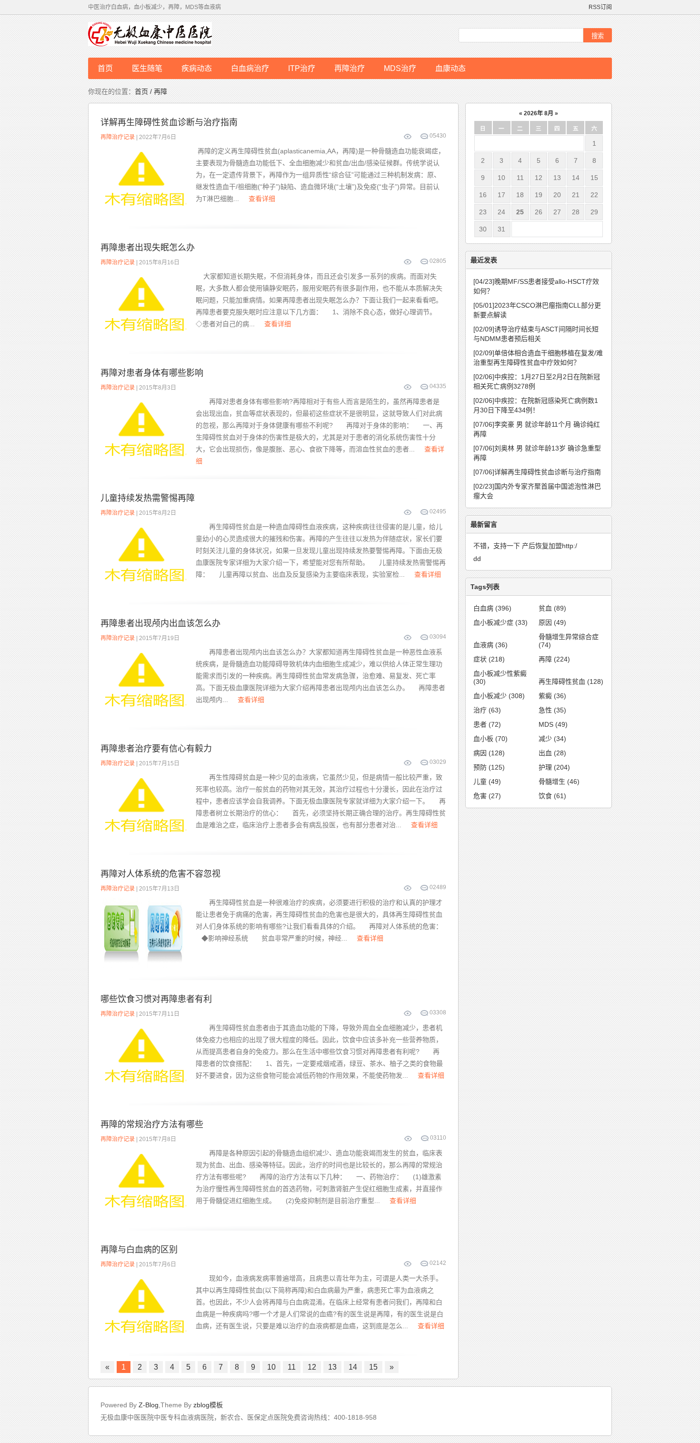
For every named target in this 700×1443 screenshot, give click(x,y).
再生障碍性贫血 (571, 681)
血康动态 (450, 68)
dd (477, 558)
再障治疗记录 (117, 137)
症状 (489, 659)
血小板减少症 (500, 622)
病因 (489, 753)
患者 (487, 724)
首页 (105, 68)
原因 (552, 622)
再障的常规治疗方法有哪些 (151, 1124)
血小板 (490, 738)
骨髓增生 (559, 781)
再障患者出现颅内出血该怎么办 (160, 623)
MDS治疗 (400, 68)
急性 (552, 710)
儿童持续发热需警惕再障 (147, 498)
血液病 (490, 645)
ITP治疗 (301, 68)
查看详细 (262, 198)
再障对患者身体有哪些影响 (151, 373)
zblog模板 (208, 1405)
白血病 (492, 608)
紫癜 (552, 696)
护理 (554, 767)
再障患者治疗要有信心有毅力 (156, 748)
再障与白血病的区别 (139, 1249)
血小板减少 (499, 696)
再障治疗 (349, 68)
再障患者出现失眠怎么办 (147, 247)
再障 (554, 659)
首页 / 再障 (151, 91)
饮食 (552, 796)
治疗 (487, 710)
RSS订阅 (600, 7)
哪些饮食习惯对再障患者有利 (156, 999)
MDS (553, 724)
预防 (489, 767)
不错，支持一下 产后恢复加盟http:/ (525, 546)
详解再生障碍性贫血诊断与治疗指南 (169, 122)
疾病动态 (196, 68)
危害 (487, 796)
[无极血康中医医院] (164, 36)
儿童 (487, 781)
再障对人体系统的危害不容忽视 (160, 874)
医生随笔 (147, 68)
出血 (552, 753)
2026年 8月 (538, 113)
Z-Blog (149, 1405)
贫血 (552, 608)
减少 (552, 738)
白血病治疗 (250, 68)
